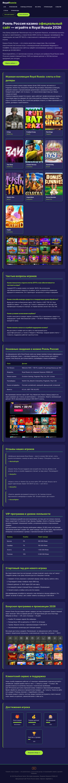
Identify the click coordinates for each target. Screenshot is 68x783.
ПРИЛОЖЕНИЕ (13, 7)
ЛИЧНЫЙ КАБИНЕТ (9, 14)
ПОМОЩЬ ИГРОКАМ (26, 7)
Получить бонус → (34, 752)
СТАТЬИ (5, 10)
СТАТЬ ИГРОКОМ (23, 14)
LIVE (4, 7)
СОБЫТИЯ (58, 7)
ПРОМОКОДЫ (15, 10)
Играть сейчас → (11, 63)
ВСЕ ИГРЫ (38, 7)
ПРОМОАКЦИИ (48, 7)
